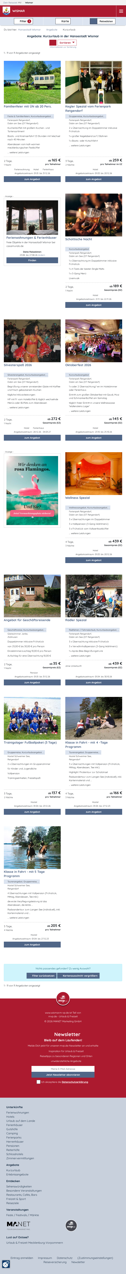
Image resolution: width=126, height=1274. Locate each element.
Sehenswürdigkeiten (19, 1186)
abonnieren (63, 1074)
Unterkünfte (14, 1107)
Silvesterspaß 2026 (18, 365)
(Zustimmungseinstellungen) (95, 1258)
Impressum (45, 1258)
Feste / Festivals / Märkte (22, 1215)
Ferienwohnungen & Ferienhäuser (31, 237)
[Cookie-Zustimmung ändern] (6, 1264)
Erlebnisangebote (17, 1174)
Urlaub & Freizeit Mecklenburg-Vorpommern (34, 1242)
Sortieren (65, 42)
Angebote (51, 29)
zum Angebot (32, 179)
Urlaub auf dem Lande (20, 1121)
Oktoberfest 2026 (78, 365)
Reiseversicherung (55, 1262)
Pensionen (12, 1146)
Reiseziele (12, 1203)
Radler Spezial (76, 620)
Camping (12, 1133)
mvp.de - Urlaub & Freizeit (63, 1016)
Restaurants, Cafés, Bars (21, 1195)
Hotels (10, 1116)
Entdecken (13, 1181)
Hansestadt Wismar (29, 29)
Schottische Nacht (78, 239)
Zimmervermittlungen (20, 1158)
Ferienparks (13, 1137)
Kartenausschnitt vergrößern (80, 975)
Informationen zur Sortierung (63, 47)
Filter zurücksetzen (43, 975)
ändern (41, 255)
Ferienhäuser (14, 1125)
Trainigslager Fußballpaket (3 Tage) (30, 742)
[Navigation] (121, 11)
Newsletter (78, 1262)
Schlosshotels (14, 1154)
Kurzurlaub (13, 1170)
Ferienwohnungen (17, 1112)
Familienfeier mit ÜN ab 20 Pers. (28, 106)
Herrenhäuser (15, 1141)
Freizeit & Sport (16, 1199)
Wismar (29, 2)
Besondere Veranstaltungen (24, 1190)
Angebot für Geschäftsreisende (27, 620)
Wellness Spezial (77, 498)
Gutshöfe (12, 1129)
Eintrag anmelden (22, 1258)
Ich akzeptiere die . (65, 1081)
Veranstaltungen (17, 1209)
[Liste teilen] (52, 43)
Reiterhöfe (13, 1150)
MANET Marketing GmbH (67, 1021)
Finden (32, 260)
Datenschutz (65, 1258)
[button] (19, 11)
